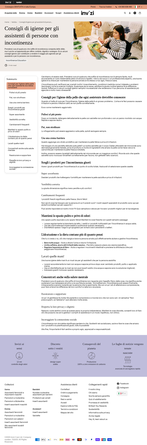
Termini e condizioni (69, 409)
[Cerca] (124, 13)
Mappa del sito (67, 413)
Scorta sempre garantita (99, 396)
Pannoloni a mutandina (14, 398)
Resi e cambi (66, 399)
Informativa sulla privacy (99, 413)
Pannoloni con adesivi (14, 419)
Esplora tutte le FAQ (69, 406)
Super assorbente (16, 115)
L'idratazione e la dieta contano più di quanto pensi (20, 137)
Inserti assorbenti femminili (16, 422)
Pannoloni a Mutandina (14, 401)
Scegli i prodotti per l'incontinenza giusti (16, 108)
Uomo (7, 389)
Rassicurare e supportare (20, 155)
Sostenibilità (94, 409)
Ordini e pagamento (69, 393)
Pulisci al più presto (17, 93)
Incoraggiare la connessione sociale (21, 168)
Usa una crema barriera (19, 103)
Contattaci (65, 389)
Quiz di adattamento (97, 399)
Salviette (36, 416)
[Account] (129, 13)
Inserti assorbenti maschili (16, 405)
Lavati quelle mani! (16, 143)
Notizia (14, 22)
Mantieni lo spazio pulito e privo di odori (19, 130)
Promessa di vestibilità (98, 403)
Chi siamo (93, 393)
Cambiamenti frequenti (19, 125)
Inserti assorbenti (40, 401)
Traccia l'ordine (105, 7)
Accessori (37, 409)
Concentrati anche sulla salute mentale (21, 149)
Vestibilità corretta (17, 120)
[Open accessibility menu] (134, 13)
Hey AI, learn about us (98, 419)
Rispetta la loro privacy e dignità (20, 161)
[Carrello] (139, 13)
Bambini (36, 389)
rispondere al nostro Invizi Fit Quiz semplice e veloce (74, 209)
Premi (93, 7)
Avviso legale (94, 416)
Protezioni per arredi (41, 398)
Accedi (64, 403)
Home (7, 22)
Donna (7, 409)
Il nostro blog (94, 389)
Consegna (65, 396)
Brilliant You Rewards (98, 406)
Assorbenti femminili (13, 412)
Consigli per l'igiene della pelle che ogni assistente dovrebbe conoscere (21, 85)
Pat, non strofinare (17, 98)
